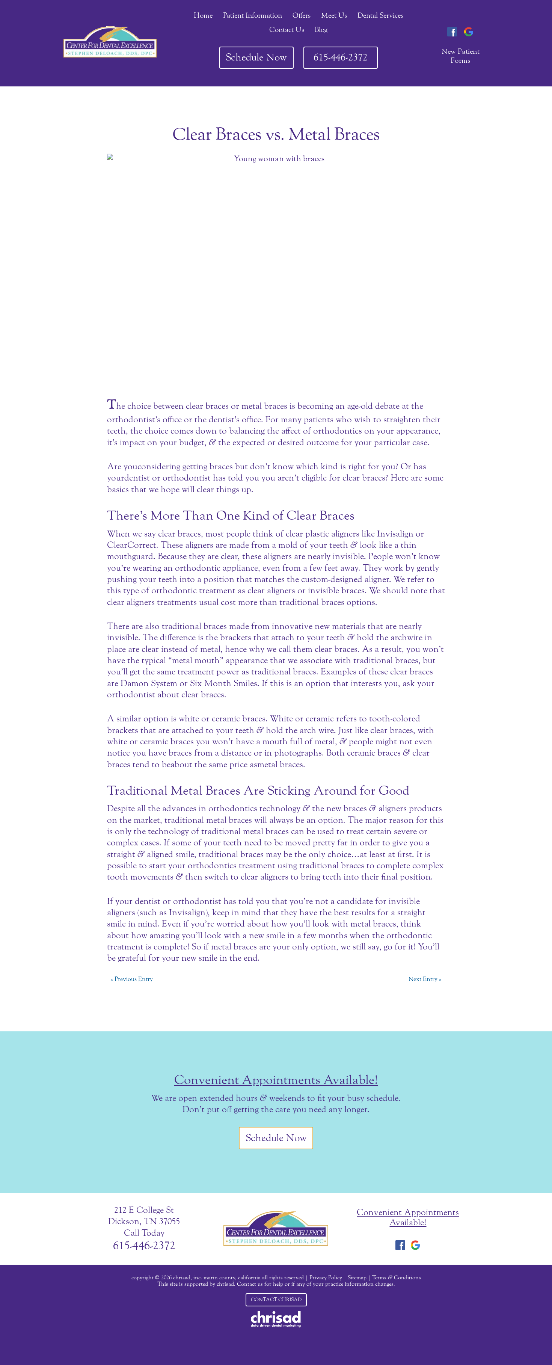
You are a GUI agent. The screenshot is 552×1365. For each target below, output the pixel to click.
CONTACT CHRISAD (276, 1300)
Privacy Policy (325, 1277)
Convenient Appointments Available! (276, 1079)
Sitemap (357, 1277)
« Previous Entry (131, 979)
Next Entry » (425, 979)
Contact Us (286, 30)
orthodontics (232, 808)
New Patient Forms (461, 56)
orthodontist (197, 901)
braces (221, 466)
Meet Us (334, 15)
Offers (302, 15)
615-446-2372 (341, 57)
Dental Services (380, 15)
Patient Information (252, 15)
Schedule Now (256, 57)
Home (203, 15)
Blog (321, 30)
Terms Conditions (396, 1277)
